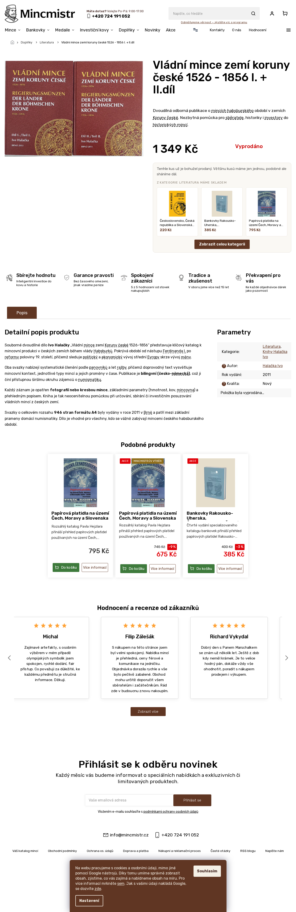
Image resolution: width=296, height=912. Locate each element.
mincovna (185, 390)
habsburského (240, 110)
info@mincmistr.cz (129, 835)
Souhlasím (207, 871)
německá (180, 373)
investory (274, 117)
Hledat (253, 13)
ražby (121, 367)
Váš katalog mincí (25, 851)
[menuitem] (14, 30)
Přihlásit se (192, 800)
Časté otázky (220, 851)
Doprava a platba (136, 851)
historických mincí (170, 124)
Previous (10, 657)
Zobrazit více (148, 711)
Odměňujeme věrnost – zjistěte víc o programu (214, 22)
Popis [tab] (21, 312)
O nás (236, 30)
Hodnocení (257, 30)
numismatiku (89, 379)
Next (287, 657)
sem (120, 883)
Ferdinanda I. (174, 351)
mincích (218, 110)
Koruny (159, 117)
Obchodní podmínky (62, 851)
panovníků (98, 367)
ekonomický (112, 357)
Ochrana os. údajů (100, 851)
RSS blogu (248, 851)
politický (90, 357)
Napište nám (274, 851)
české (172, 117)
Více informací (95, 567)
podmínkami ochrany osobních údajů (170, 812)
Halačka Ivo (273, 366)
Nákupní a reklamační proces (179, 851)
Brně (148, 412)
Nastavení (89, 900)
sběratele (235, 117)
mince (89, 345)
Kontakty (217, 30)
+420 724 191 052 (180, 835)
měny (186, 357)
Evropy (153, 357)
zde (98, 888)
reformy (12, 357)
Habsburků (103, 351)
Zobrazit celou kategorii (222, 244)
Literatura (272, 346)
